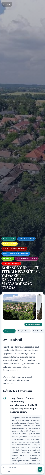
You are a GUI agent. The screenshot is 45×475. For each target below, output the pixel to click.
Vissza (8, 4)
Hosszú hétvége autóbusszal (16, 254)
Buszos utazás (9, 244)
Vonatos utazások (11, 263)
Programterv (9, 331)
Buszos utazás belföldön (14, 249)
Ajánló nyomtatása (34, 324)
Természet (7, 258)
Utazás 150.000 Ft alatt (27, 258)
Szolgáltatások (23, 331)
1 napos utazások (26, 239)
